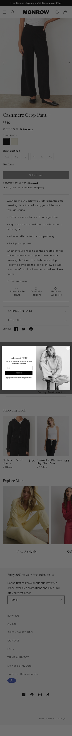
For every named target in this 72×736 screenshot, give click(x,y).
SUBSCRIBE (19, 373)
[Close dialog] (68, 348)
